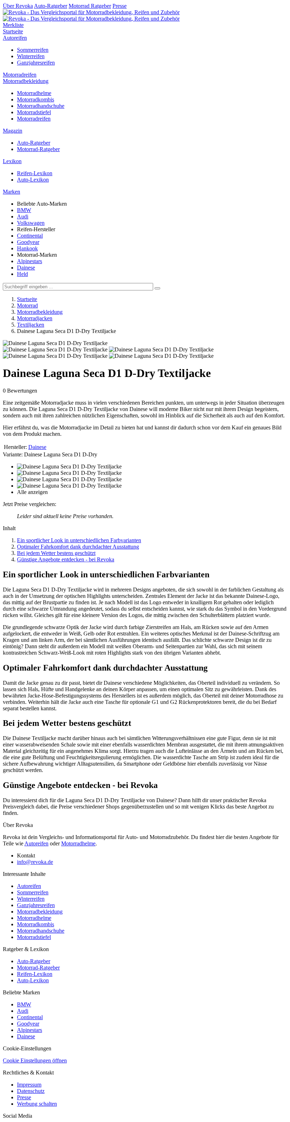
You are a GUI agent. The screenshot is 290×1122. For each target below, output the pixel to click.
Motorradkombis (35, 99)
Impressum (29, 1085)
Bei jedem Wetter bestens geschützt (56, 553)
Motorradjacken (34, 318)
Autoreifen (15, 38)
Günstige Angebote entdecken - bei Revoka (65, 559)
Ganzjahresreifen (36, 63)
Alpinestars (29, 261)
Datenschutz (31, 1091)
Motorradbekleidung (25, 81)
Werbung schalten (37, 1104)
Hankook (27, 248)
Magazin (12, 131)
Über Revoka (18, 6)
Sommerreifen (32, 50)
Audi (22, 216)
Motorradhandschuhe (40, 106)
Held (22, 274)
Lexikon (12, 161)
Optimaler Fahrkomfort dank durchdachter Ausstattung (78, 547)
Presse (119, 6)
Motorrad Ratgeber (90, 6)
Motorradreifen (19, 75)
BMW (24, 210)
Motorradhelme (34, 93)
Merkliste (13, 25)
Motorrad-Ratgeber (38, 149)
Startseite (13, 31)
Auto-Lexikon (33, 180)
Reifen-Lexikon (34, 173)
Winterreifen (31, 56)
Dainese (26, 268)
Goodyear (28, 242)
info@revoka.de (35, 862)
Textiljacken (30, 325)
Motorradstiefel (34, 112)
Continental (30, 236)
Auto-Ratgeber (50, 6)
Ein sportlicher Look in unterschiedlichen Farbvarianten (79, 540)
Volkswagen (31, 223)
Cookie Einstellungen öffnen (35, 1060)
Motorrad (27, 305)
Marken (11, 192)
